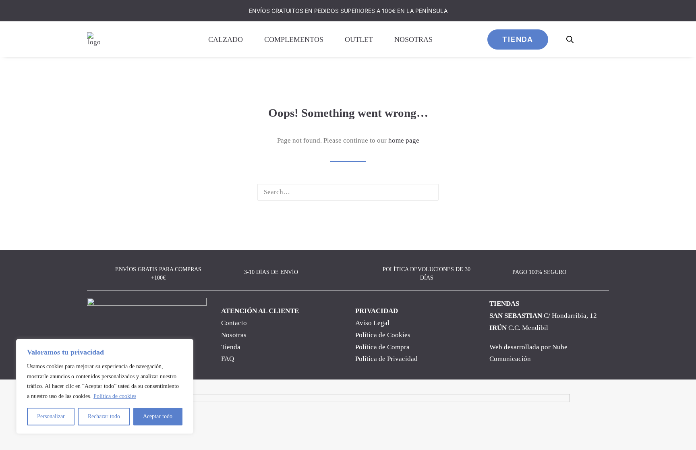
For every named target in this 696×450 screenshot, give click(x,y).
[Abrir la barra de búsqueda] (570, 39)
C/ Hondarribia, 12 (543, 315)
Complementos (293, 39)
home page (403, 140)
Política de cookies (114, 396)
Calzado (225, 39)
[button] (426, 192)
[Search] (348, 192)
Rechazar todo (104, 416)
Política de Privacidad (386, 359)
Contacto (234, 323)
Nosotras (413, 39)
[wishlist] (588, 39)
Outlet (359, 39)
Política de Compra (382, 347)
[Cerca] (185, 345)
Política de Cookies (382, 335)
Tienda (230, 347)
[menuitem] (230, 39)
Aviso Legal (372, 323)
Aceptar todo (157, 416)
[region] (104, 386)
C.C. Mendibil (518, 328)
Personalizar (51, 416)
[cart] (603, 39)
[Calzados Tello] (94, 39)
